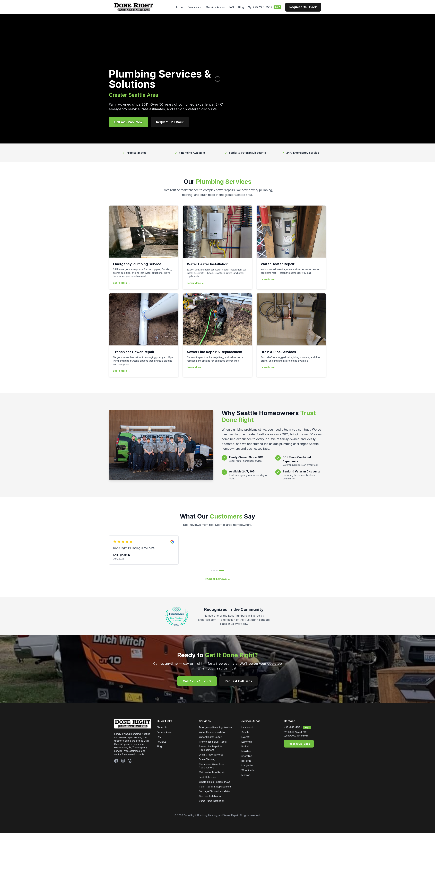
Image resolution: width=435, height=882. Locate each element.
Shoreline (246, 769)
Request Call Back (303, 7)
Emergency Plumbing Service (215, 740)
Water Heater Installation (212, 745)
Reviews (161, 754)
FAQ (231, 7)
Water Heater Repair (210, 750)
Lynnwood (247, 740)
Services (193, 7)
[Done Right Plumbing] (133, 7)
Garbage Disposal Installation (215, 804)
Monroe (245, 788)
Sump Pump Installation (211, 814)
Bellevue (246, 774)
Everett (245, 750)
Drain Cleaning (207, 772)
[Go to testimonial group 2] (218, 584)
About (180, 7)
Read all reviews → (217, 592)
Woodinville (248, 783)
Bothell (245, 759)
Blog (241, 7)
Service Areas (215, 7)
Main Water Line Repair (212, 785)
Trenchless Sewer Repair (213, 754)
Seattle (245, 745)
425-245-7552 (293, 740)
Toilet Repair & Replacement (215, 799)
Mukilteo (246, 764)
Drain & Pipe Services (211, 767)
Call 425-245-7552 (128, 122)
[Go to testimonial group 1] (213, 584)
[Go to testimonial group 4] (223, 584)
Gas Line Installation (210, 809)
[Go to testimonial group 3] (221, 584)
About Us (162, 740)
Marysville (247, 778)
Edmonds (246, 754)
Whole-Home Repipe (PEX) (214, 795)
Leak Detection (207, 790)
